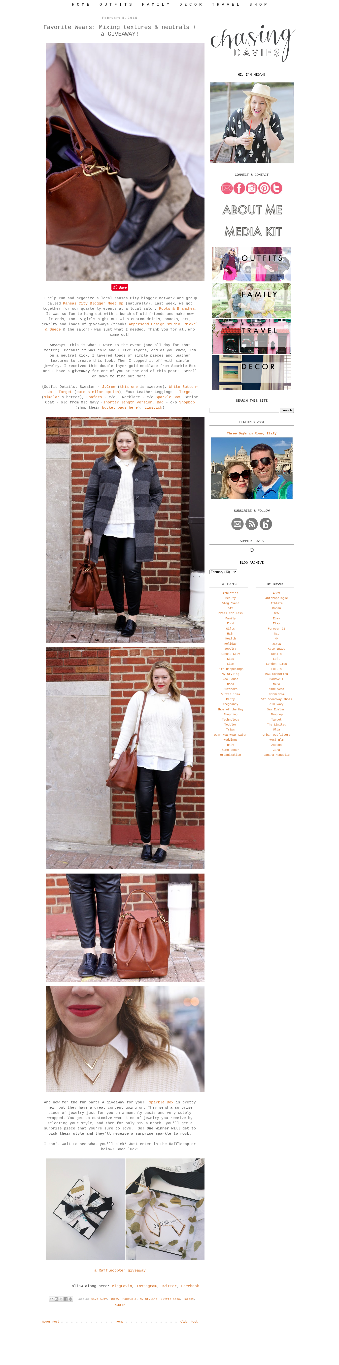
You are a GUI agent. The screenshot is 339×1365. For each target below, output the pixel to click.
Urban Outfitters (276, 735)
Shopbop (187, 402)
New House (230, 679)
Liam (230, 664)
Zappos (276, 745)
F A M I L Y (155, 4)
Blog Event (230, 603)
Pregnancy (230, 704)
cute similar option (97, 392)
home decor (230, 750)
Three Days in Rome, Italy (251, 433)
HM (276, 638)
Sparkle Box (168, 397)
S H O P (258, 4)
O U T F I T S (116, 4)
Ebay (276, 618)
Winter (120, 1305)
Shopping (230, 714)
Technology (230, 720)
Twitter (169, 1286)
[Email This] (51, 1299)
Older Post (189, 1322)
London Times (276, 664)
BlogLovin (122, 1286)
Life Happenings (230, 669)
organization (230, 755)
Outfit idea (170, 1299)
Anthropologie (276, 598)
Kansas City (230, 654)
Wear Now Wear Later (230, 735)
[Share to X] (61, 1299)
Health (230, 638)
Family (230, 618)
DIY (230, 608)
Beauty (230, 598)
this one (129, 387)
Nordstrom (276, 694)
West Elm (276, 740)
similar (52, 397)
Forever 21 (276, 629)
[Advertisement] (251, 800)
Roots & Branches (177, 309)
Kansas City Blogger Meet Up (93, 304)
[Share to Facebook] (65, 1299)
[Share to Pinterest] (70, 1299)
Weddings (230, 740)
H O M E (80, 4)
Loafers (94, 397)
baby (230, 745)
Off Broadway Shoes (276, 699)
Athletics (230, 593)
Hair (230, 634)
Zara (276, 750)
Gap (276, 634)
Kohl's (276, 654)
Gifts (230, 629)
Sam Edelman (276, 709)
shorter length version (127, 402)
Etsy (276, 623)
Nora (230, 684)
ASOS (276, 593)
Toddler (230, 725)
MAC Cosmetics (276, 674)
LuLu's (276, 669)
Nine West (276, 689)
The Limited (276, 725)
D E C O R (190, 4)
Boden (276, 608)
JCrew (114, 1299)
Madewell (129, 1299)
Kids (230, 659)
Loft (276, 659)
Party (230, 699)
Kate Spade (276, 649)
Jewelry (230, 649)
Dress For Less (230, 613)
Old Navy (276, 704)
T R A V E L (225, 4)
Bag (160, 402)
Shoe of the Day (230, 709)
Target (65, 392)
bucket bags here (119, 408)
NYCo (276, 684)
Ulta (276, 729)
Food (230, 623)
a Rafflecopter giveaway (120, 1271)
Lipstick (153, 408)
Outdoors (230, 689)
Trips (230, 729)
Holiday (230, 644)
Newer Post (50, 1322)
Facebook (190, 1286)
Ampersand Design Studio (154, 324)
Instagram (146, 1286)
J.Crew (108, 387)
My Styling (148, 1299)
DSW (276, 613)
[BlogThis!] (56, 1299)
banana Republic (277, 755)
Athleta (277, 603)
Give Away (99, 1299)
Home (119, 1322)
